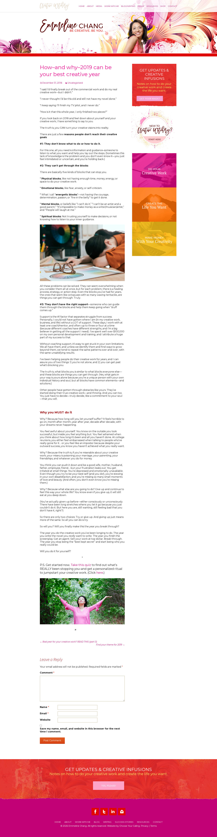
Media (99, 6)
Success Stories (124, 822)
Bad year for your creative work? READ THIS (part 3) (68, 641)
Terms (153, 826)
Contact (172, 6)
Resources (152, 6)
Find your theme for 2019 (110, 644)
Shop (163, 6)
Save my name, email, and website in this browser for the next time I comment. (80, 730)
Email (44, 713)
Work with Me (111, 6)
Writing (107, 822)
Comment (47, 672)
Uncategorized (75, 83)
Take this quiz (81, 565)
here (99, 572)
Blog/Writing (128, 6)
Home (82, 6)
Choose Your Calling (129, 826)
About (90, 6)
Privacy (144, 826)
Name (44, 707)
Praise (141, 6)
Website (45, 719)
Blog (97, 822)
